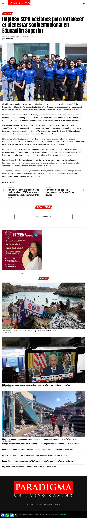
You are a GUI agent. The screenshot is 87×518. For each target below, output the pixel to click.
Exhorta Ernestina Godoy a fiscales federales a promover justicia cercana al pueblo (35, 455)
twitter (39, 504)
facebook (30, 504)
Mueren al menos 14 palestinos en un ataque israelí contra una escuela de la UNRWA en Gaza (39, 439)
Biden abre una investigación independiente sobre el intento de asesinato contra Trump (37, 385)
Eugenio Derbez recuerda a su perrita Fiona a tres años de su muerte (29, 467)
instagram (48, 504)
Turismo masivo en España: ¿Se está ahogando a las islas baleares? (29, 331)
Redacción (9, 39)
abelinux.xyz (64, 515)
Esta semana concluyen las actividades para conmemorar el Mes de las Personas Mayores (38, 450)
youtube (57, 504)
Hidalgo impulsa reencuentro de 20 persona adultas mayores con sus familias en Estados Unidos (40, 444)
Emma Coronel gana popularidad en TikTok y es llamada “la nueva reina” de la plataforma (37, 461)
